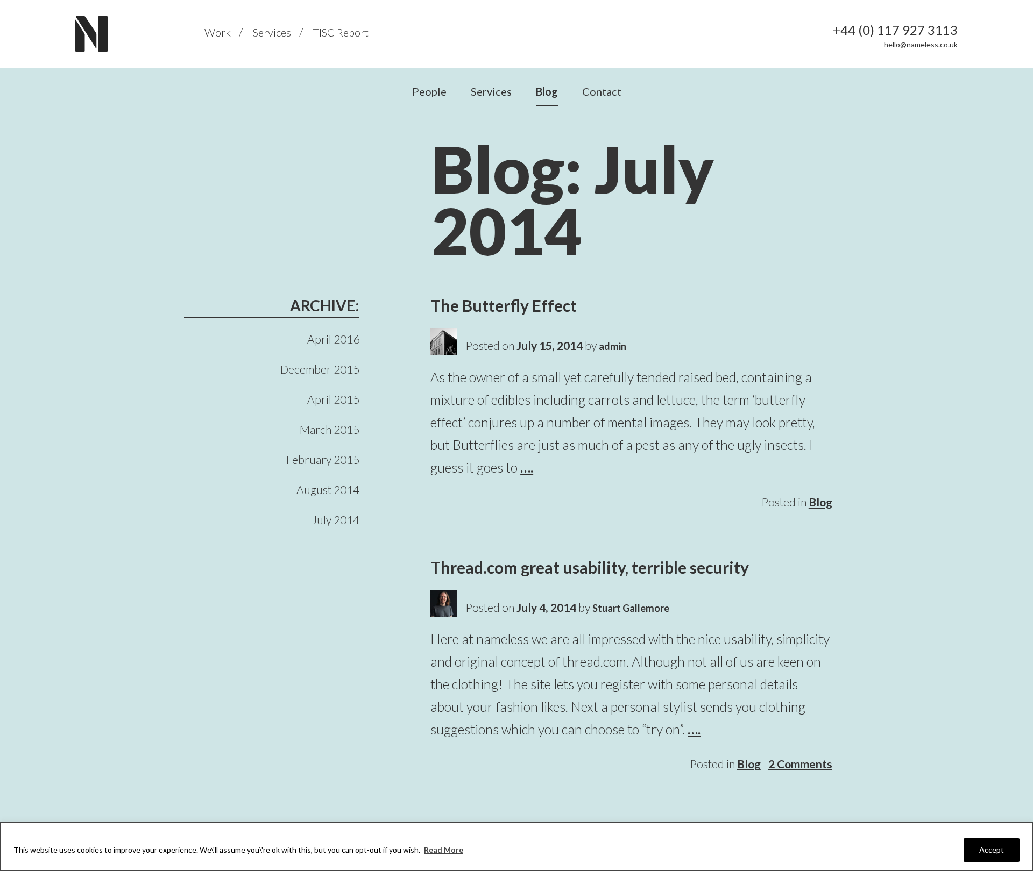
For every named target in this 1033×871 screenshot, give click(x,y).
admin (612, 346)
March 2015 (329, 429)
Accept (991, 849)
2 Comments (800, 764)
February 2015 (322, 459)
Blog (547, 91)
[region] (516, 846)
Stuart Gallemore (630, 608)
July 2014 (335, 519)
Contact (601, 91)
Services (272, 32)
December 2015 (319, 369)
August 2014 (327, 489)
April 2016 (333, 339)
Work (217, 32)
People (429, 91)
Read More (443, 849)
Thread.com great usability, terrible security (589, 567)
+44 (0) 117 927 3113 (895, 30)
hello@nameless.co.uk (921, 44)
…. (526, 467)
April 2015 (333, 399)
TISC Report (341, 32)
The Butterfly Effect (503, 305)
